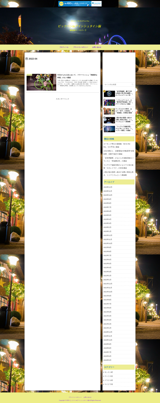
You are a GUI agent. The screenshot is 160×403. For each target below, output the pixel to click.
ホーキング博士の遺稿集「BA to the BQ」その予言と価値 (116, 145)
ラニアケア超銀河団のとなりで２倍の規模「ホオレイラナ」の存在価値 (118, 166)
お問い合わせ (87, 397)
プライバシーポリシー (75, 397)
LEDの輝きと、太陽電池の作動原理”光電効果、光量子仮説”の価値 (118, 152)
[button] (132, 84)
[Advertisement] (62, 66)
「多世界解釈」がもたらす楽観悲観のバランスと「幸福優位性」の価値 (118, 159)
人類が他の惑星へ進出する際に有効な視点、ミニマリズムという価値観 (118, 173)
